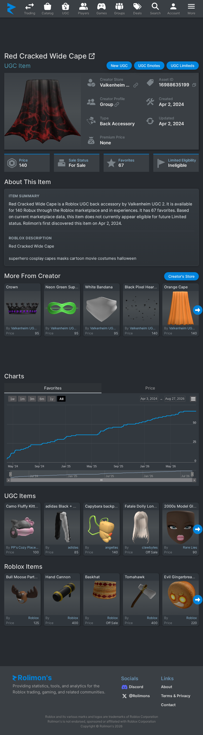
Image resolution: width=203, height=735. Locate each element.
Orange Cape (176, 287)
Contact (168, 704)
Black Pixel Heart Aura (144, 287)
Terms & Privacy (175, 695)
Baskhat (92, 577)
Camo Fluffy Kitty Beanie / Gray (34, 506)
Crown (12, 287)
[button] (119, 65)
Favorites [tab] (53, 388)
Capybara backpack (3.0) (107, 506)
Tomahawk (135, 577)
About (166, 686)
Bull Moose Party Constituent (32, 577)
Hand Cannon (58, 577)
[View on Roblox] (91, 56)
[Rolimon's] (11, 9)
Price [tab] (150, 388)
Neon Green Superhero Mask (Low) (77, 287)
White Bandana (99, 287)
